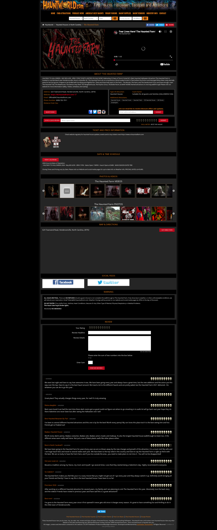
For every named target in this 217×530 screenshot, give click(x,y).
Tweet (103, 511)
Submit (163, 120)
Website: (47, 94)
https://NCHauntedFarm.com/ (63, 94)
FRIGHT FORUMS (111, 13)
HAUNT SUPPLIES (125, 13)
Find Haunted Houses (73, 517)
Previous (43, 191)
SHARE (151, 25)
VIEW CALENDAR (51, 160)
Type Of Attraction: (117, 92)
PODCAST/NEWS (78, 13)
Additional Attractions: (118, 97)
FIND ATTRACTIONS (64, 13)
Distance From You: (51, 103)
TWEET (161, 25)
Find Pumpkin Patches (105, 517)
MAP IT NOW (50, 112)
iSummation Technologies (145, 524)
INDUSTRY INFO (152, 13)
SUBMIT (158, 112)
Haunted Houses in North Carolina (68, 25)
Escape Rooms (146, 517)
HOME (53, 13)
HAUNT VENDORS (139, 13)
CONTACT (162, 13)
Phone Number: (50, 100)
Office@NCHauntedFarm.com (60, 97)
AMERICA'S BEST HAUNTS (95, 13)
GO (114, 18)
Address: (47, 92)
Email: (46, 97)
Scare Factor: (137, 92)
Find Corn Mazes (118, 517)
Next (173, 191)
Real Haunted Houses (132, 517)
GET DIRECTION (167, 230)
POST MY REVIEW (96, 368)
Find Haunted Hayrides (89, 517)
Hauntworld (48, 25)
